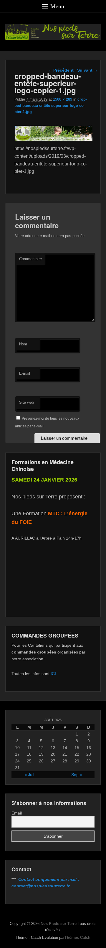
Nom (23, 344)
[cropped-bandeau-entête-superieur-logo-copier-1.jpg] (53, 140)
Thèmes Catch (77, 937)
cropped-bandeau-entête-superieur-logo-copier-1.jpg (50, 105)
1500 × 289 (62, 99)
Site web (26, 402)
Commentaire (30, 259)
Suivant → (87, 70)
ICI (53, 673)
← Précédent (61, 70)
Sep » (76, 774)
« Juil (29, 774)
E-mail (24, 373)
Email (16, 813)
